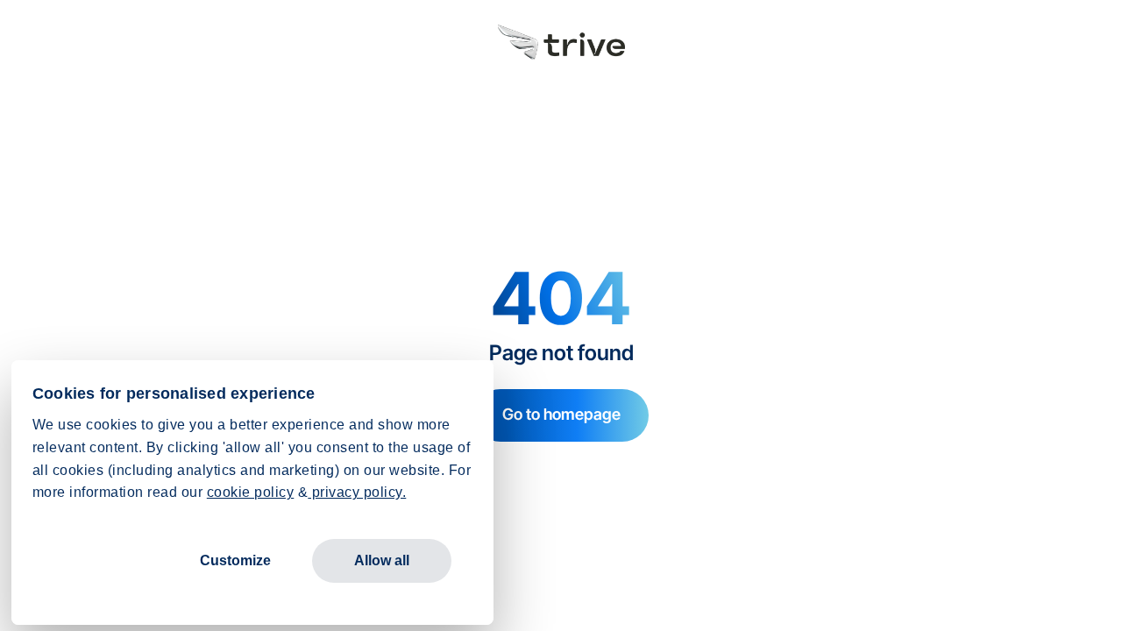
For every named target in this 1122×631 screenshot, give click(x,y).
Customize (235, 560)
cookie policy (251, 492)
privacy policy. (357, 492)
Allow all (381, 560)
